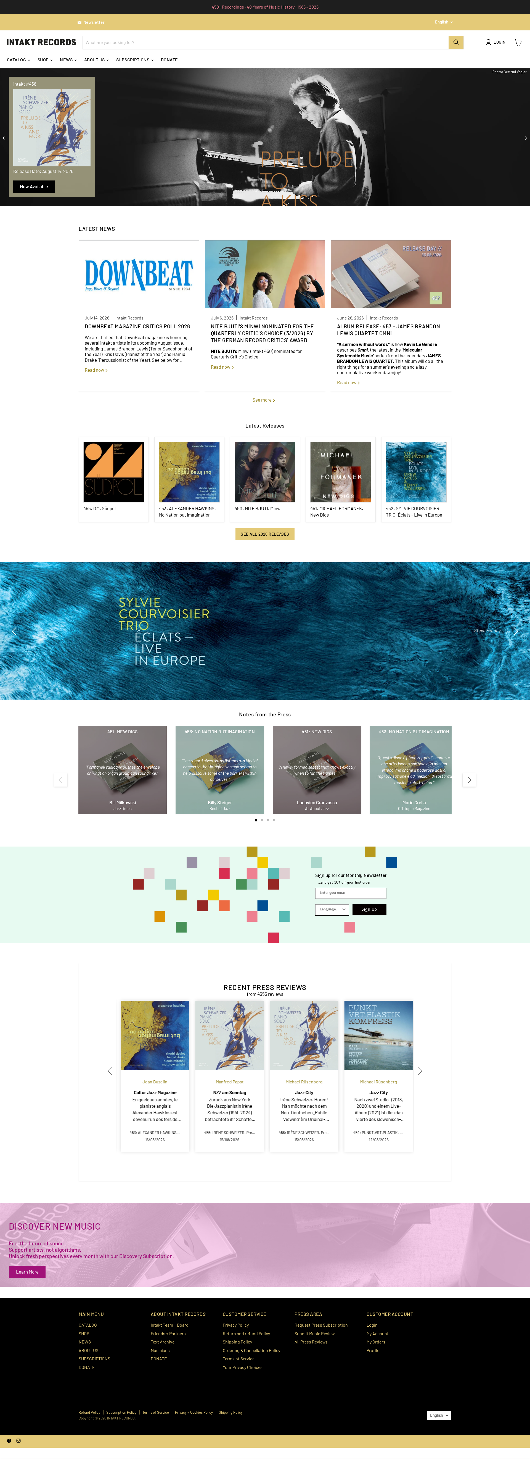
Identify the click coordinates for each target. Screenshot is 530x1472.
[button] (112, 1071)
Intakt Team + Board (170, 1324)
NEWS (66, 59)
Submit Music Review (315, 1333)
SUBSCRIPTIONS (133, 59)
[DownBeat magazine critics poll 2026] (139, 275)
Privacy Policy (236, 1324)
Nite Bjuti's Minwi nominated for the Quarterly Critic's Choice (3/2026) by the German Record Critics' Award (262, 333)
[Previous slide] (15, 631)
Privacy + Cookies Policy (194, 1412)
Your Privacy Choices (243, 1367)
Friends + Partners (168, 1333)
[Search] (456, 42)
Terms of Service (239, 1358)
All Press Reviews (311, 1341)
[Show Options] (344, 910)
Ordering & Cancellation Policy (251, 1350)
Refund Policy (89, 1412)
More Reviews (476, 654)
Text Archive (162, 1341)
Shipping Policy (237, 1341)
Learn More (27, 1271)
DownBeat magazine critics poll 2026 (137, 326)
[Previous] (60, 780)
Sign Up (369, 910)
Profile (373, 1350)
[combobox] (330, 910)
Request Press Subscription (321, 1324)
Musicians (160, 1350)
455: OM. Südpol (99, 508)
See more (262, 399)
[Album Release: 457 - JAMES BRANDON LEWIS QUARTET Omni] (391, 275)
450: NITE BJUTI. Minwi (258, 508)
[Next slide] (514, 631)
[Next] (469, 780)
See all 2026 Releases (265, 533)
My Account (378, 1333)
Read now (95, 370)
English (441, 21)
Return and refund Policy (246, 1333)
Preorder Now (33, 186)
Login (372, 1324)
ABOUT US (95, 59)
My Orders (376, 1341)
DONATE (169, 59)
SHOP (43, 59)
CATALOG (17, 59)
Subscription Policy (121, 1412)
